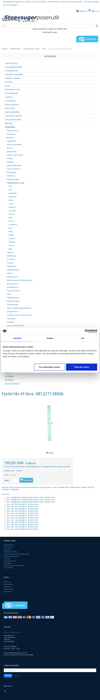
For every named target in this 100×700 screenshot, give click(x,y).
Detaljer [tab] (50, 338)
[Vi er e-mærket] (87, 39)
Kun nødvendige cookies (49, 367)
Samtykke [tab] (17, 338)
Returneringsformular (11, 556)
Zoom (50, 453)
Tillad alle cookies (81, 367)
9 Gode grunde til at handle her (14, 565)
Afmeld (16, 676)
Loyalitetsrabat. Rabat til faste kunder (17, 554)
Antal (6, 480)
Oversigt (7, 558)
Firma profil (8, 547)
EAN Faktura (8, 563)
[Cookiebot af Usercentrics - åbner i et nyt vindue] (86, 331)
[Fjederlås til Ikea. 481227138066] (50, 424)
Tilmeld (8, 676)
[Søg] (97, 26)
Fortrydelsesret (9, 545)
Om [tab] (82, 338)
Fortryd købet (8, 568)
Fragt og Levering (9, 561)
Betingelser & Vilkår (10, 552)
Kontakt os (7, 549)
